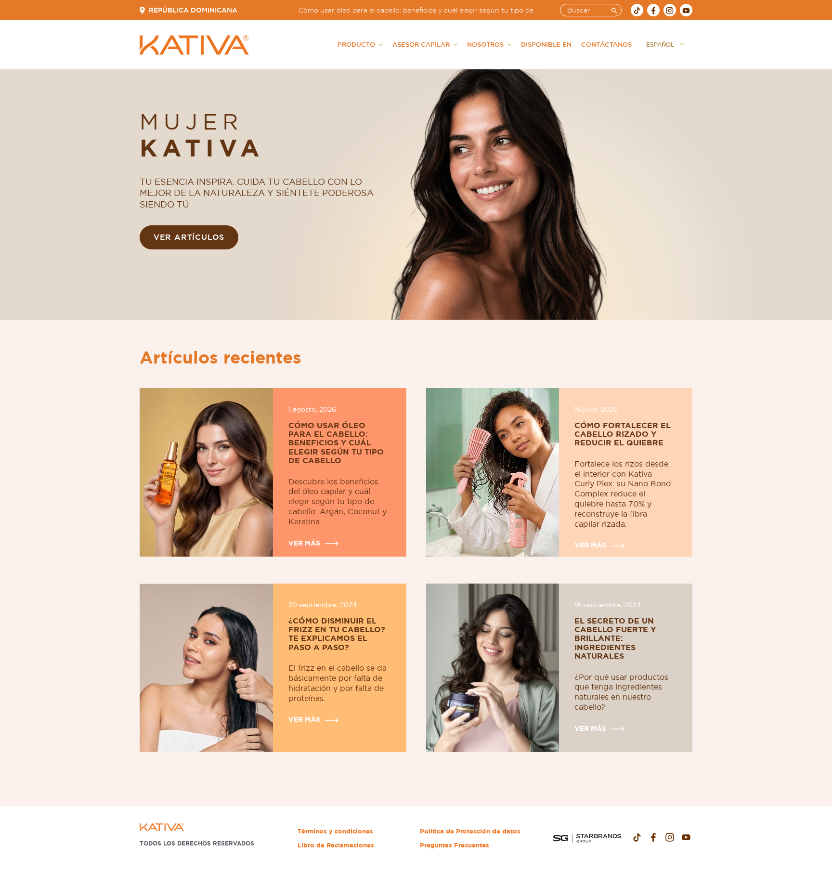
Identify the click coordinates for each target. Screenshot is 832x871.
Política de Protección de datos (470, 831)
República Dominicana (193, 10)
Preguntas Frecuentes (454, 845)
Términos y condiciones (335, 831)
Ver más (304, 543)
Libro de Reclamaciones (336, 845)
